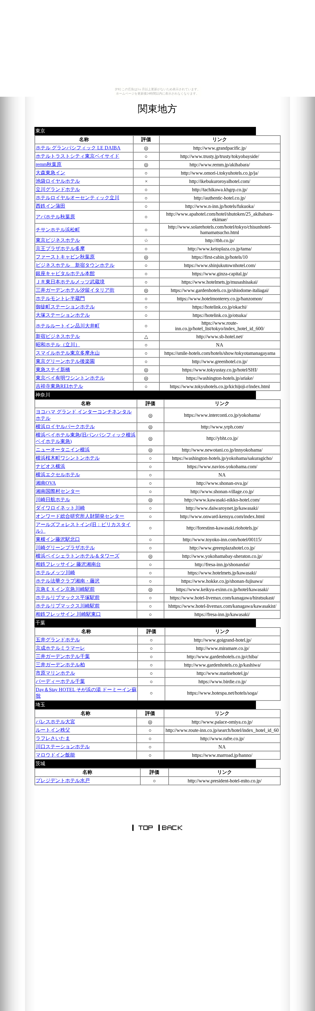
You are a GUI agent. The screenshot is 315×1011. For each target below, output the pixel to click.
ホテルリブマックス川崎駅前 (68, 605)
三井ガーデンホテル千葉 (63, 656)
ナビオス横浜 (50, 466)
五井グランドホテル (58, 639)
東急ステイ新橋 (53, 369)
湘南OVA (46, 482)
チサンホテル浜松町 (58, 229)
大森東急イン (50, 172)
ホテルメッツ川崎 (55, 572)
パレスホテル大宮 (55, 721)
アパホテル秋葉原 (55, 216)
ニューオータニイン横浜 (63, 449)
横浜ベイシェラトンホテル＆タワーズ (77, 555)
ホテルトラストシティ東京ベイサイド (77, 156)
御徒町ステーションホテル (65, 306)
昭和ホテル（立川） (58, 344)
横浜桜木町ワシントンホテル (68, 458)
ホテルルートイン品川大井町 (68, 325)
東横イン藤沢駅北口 (58, 539)
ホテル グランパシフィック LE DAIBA (78, 147)
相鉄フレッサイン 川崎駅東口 (68, 614)
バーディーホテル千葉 (60, 681)
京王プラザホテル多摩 (60, 248)
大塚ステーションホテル (63, 315)
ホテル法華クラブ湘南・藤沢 (68, 580)
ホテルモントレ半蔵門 (60, 298)
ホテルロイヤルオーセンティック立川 (77, 197)
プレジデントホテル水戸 (63, 780)
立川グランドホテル (58, 189)
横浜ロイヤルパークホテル (65, 426)
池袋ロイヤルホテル (58, 181)
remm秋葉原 (49, 164)
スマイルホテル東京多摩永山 (68, 352)
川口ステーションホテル (63, 746)
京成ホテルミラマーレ (60, 648)
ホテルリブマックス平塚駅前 (68, 597)
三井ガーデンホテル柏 (60, 664)
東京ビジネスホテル (58, 240)
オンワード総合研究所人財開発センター (80, 516)
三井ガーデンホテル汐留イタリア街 (75, 290)
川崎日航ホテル (53, 499)
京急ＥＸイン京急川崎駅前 (65, 589)
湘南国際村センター (58, 491)
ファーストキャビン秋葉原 (65, 256)
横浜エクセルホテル (58, 474)
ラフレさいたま (53, 738)
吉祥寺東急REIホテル (59, 386)
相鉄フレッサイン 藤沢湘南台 (68, 564)
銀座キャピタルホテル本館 (65, 273)
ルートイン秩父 (53, 730)
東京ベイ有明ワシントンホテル (70, 377)
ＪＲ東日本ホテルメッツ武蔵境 (70, 281)
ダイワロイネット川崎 (60, 507)
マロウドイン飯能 (55, 754)
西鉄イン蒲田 (50, 206)
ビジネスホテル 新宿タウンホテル (75, 265)
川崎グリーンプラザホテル (65, 547)
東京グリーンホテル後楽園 (65, 361)
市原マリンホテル (55, 673)
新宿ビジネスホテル (58, 336)
